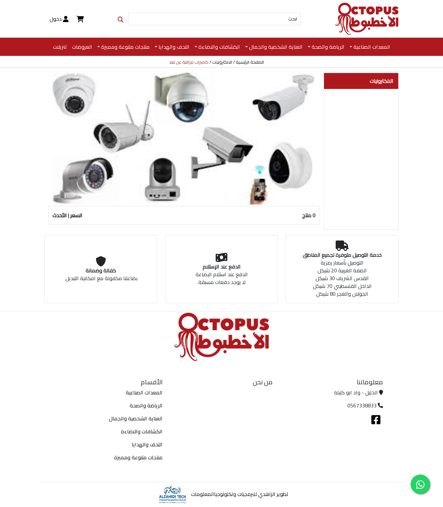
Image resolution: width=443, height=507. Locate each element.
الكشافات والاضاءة (141, 431)
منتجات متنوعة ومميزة (138, 457)
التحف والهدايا (147, 444)
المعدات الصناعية (144, 392)
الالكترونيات (222, 62)
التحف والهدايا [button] (174, 47)
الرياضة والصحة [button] (328, 47)
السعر (76, 215)
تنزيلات (60, 47)
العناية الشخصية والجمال (135, 418)
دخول (56, 19)
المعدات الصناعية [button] (371, 47)
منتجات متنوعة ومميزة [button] (125, 47)
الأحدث (60, 215)
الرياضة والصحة (146, 405)
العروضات (82, 47)
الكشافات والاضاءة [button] (219, 47)
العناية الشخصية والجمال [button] (276, 47)
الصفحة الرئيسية (250, 62)
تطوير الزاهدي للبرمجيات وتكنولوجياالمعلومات (239, 494)
